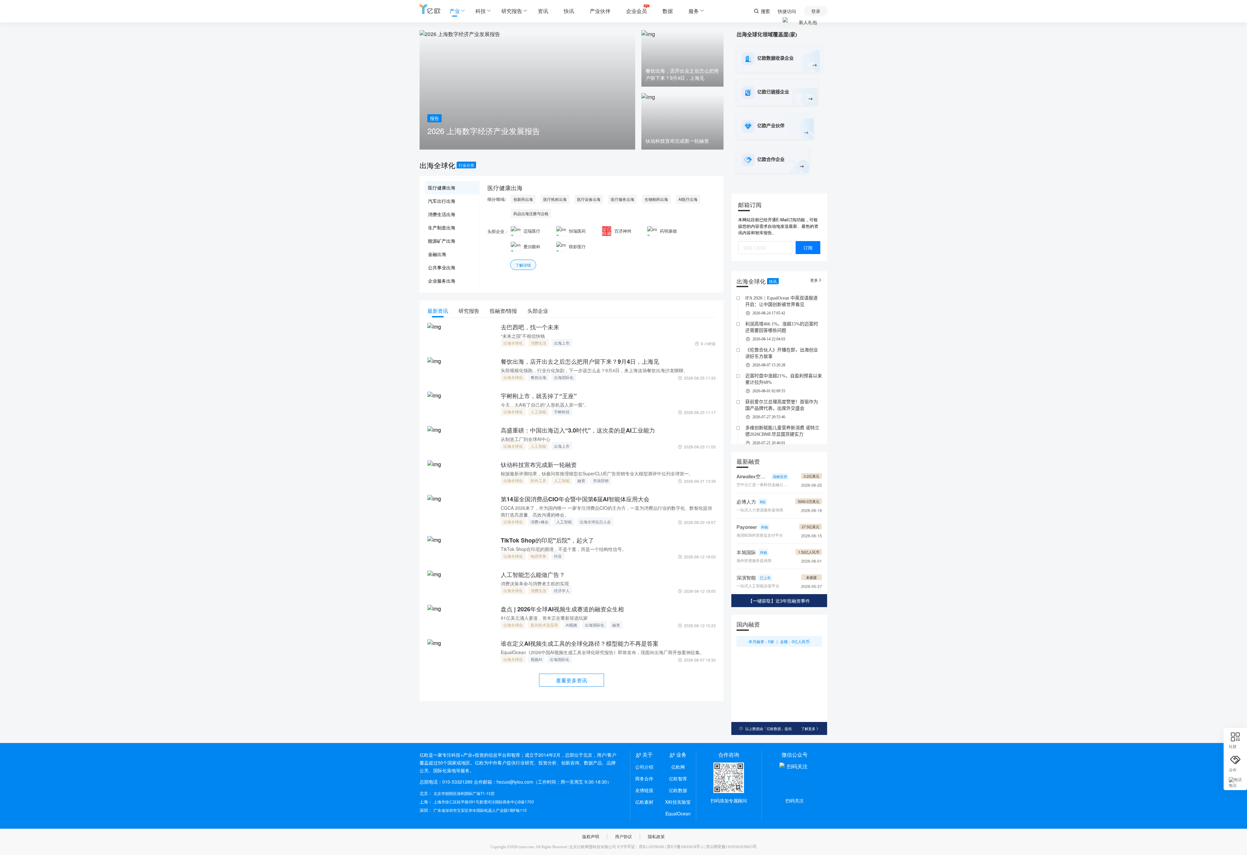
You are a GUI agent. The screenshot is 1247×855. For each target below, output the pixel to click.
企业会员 (636, 11)
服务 (693, 11)
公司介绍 (644, 766)
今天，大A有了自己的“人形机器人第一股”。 (545, 404)
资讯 (543, 11)
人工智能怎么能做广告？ (533, 574)
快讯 (569, 11)
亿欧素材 (644, 802)
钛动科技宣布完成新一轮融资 (539, 464)
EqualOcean (678, 813)
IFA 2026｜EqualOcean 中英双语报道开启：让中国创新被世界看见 (781, 301)
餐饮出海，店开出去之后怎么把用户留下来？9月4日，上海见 (580, 361)
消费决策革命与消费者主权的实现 (535, 583)
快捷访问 (787, 11)
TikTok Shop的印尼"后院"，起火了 (547, 540)
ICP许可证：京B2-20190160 (640, 847)
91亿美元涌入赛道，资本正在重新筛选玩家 (544, 618)
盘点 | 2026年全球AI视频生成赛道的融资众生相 (562, 609)
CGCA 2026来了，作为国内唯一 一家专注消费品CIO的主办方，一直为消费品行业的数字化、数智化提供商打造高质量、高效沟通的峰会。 (606, 511)
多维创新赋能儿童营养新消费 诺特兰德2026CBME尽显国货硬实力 (782, 431)
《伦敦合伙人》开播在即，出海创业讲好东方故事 (781, 353)
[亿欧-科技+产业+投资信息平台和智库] (430, 9)
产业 (454, 11)
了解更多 (810, 728)
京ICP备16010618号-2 (685, 847)
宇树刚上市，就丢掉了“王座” (539, 396)
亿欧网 (678, 766)
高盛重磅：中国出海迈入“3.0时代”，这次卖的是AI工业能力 (578, 430)
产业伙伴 (600, 11)
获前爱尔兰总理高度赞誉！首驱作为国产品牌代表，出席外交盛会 (781, 405)
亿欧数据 (678, 790)
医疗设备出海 (588, 199)
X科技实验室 (678, 802)
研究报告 (511, 11)
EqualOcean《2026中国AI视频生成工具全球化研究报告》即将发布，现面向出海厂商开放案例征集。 (602, 652)
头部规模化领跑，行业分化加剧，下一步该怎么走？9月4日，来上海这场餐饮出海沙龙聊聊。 (594, 370)
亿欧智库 (678, 778)
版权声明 (590, 836)
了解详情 (523, 265)
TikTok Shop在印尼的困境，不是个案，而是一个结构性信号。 (563, 549)
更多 (816, 280)
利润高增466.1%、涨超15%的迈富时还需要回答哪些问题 (781, 327)
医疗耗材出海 (555, 199)
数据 (667, 11)
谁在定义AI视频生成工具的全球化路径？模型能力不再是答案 (580, 643)
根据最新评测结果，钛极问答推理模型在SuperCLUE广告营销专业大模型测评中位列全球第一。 (597, 473)
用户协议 (623, 836)
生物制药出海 (656, 199)
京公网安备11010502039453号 (731, 847)
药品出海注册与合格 (530, 213)
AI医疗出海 (688, 199)
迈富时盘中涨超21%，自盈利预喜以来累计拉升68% (783, 379)
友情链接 (644, 790)
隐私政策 (656, 836)
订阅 (807, 247)
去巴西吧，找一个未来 (530, 327)
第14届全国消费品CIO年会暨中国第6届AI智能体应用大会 (575, 499)
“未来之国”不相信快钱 (523, 336)
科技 (480, 11)
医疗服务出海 (622, 199)
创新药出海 (523, 199)
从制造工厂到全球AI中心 (525, 439)
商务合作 (644, 778)
